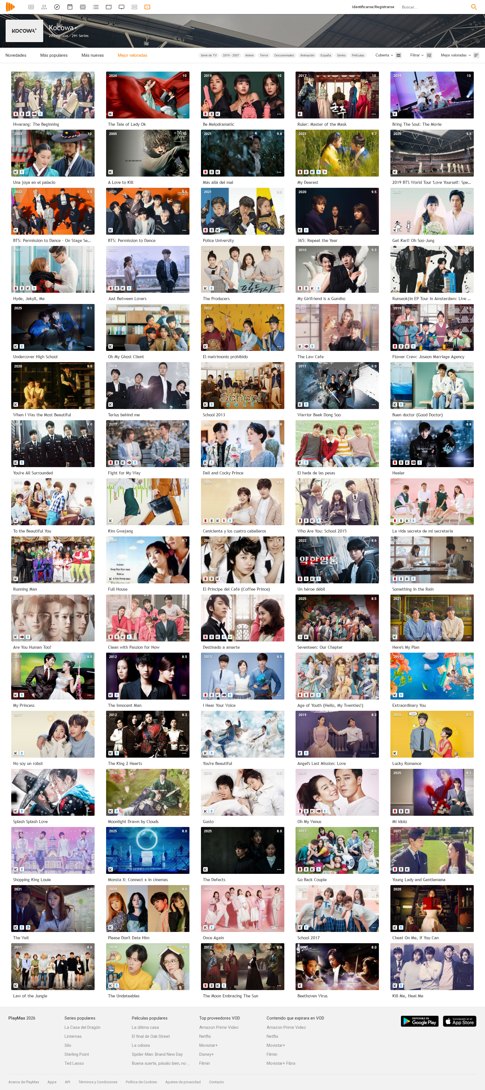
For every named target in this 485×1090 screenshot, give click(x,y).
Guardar (178, 55)
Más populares (54, 55)
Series (341, 55)
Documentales (284, 55)
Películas (358, 55)
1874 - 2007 (231, 55)
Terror (264, 55)
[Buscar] (474, 7)
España (326, 55)
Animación (307, 55)
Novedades (16, 55)
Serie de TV (209, 55)
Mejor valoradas (132, 55)
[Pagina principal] (10, 10)
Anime (249, 55)
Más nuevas (93, 55)
